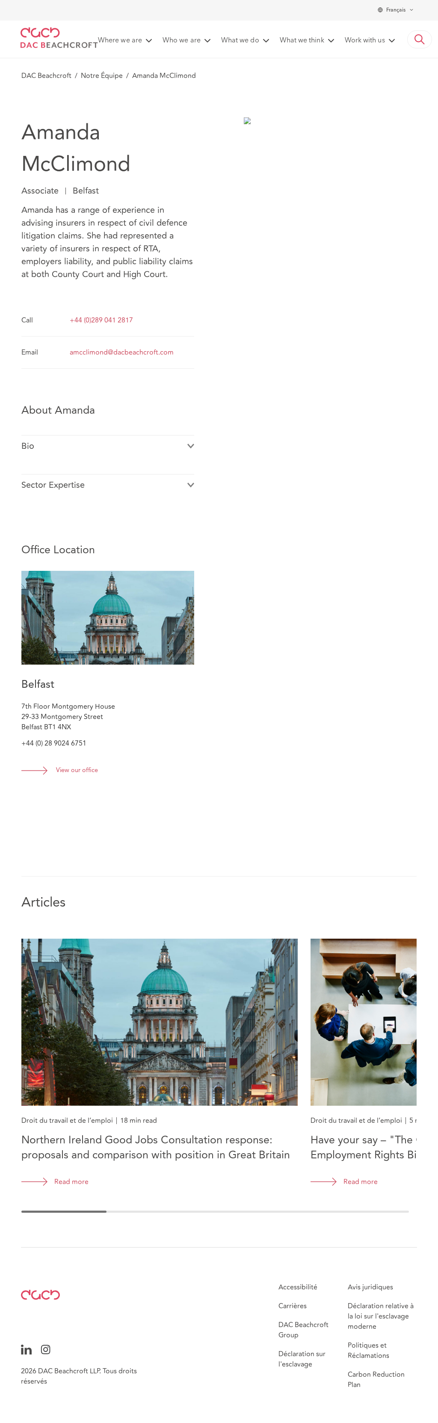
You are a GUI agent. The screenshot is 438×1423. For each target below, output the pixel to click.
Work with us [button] (365, 40)
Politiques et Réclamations (368, 1350)
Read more (71, 1182)
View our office (77, 770)
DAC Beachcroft (46, 76)
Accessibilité (297, 1287)
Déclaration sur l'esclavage (302, 1359)
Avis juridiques (370, 1287)
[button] (419, 39)
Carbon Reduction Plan (376, 1379)
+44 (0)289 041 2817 (101, 320)
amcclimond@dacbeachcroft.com (122, 352)
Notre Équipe (102, 76)
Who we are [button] (182, 40)
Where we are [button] (120, 40)
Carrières (292, 1306)
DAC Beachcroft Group (303, 1330)
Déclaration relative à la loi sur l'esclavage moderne (381, 1316)
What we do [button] (240, 40)
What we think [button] (302, 40)
